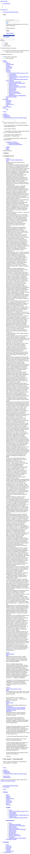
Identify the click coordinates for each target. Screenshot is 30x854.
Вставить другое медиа (11, 142)
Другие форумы (10, 80)
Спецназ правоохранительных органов (18, 79)
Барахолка (8, 70)
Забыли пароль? (10, 33)
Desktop (8, 147)
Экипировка (9, 66)
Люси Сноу (9, 711)
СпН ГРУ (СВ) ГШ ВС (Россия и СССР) (18, 73)
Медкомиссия (12, 90)
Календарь (5, 99)
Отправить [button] (6, 153)
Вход (8, 30)
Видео (7, 69)
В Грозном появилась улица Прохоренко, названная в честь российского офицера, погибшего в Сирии (16, 709)
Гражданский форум (14, 85)
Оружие (8, 65)
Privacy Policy (6, 776)
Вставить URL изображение (15, 144)
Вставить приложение (14, 143)
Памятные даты (10, 104)
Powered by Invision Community (8, 780)
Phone (7, 149)
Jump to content (4, 1)
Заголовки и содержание (11, 56)
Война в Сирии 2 (10, 654)
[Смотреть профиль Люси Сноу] (9, 706)
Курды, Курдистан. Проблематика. (14, 159)
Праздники (8, 100)
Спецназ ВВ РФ (13, 75)
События (8, 103)
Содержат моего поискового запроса (17, 50)
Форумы (5, 61)
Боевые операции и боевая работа (17, 83)
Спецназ (8, 71)
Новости (8, 63)
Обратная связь (7, 777)
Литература (11, 94)
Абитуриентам (12, 88)
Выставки (8, 101)
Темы (6, 44)
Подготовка (9, 68)
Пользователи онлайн (11, 96)
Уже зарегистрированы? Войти (11, 12)
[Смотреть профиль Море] (8, 687)
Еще (7, 98)
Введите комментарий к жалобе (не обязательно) (15, 122)
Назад (7, 794)
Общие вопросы (10, 64)
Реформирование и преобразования (17, 95)
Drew (7, 161)
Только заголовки (9, 58)
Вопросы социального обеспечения (17, 86)
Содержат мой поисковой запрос (14, 52)
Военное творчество (14, 91)
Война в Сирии (10, 702)
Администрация (7, 106)
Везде (6, 43)
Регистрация (6, 36)
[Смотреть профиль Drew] (8, 158)
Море (7, 690)
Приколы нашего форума (15, 93)
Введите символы (7, 150)
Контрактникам (12, 89)
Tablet (7, 148)
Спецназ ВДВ (12, 74)
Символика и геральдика (15, 81)
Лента (4, 60)
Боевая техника (12, 84)
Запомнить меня (10, 24)
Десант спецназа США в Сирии (13, 688)
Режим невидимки (10, 28)
